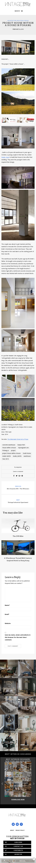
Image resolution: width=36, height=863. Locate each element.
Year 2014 (5, 459)
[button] (33, 783)
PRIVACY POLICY (20, 830)
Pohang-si (5, 450)
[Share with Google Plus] (19, 476)
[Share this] (14, 476)
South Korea (27, 453)
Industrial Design (23, 20)
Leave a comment (18, 471)
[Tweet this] (16, 476)
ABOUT (12, 830)
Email (7, 614)
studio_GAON (17, 456)
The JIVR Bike (18, 536)
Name (7, 605)
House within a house (9, 448)
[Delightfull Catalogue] (18, 120)
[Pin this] (22, 476)
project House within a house (11, 453)
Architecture (11, 20)
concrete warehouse (8, 445)
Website (8, 623)
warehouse (27, 456)
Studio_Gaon (5, 157)
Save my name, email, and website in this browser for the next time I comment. (17, 637)
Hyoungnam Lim (23, 448)
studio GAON (6, 456)
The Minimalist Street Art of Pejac (17, 439)
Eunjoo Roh (21, 445)
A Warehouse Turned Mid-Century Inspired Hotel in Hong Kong (18, 559)
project (13, 450)
